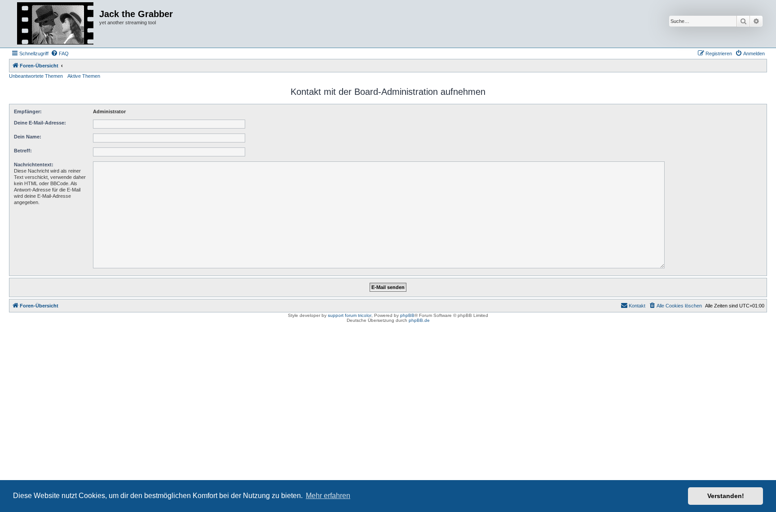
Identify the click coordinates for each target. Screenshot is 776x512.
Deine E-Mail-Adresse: (40, 122)
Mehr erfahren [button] (328, 495)
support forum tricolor (349, 315)
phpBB (407, 315)
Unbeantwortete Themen (36, 76)
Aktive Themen (83, 76)
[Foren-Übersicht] (55, 23)
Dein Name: (27, 136)
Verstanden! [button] (725, 495)
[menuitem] (60, 53)
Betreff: (23, 150)
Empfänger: (28, 111)
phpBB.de (419, 320)
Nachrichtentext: (33, 164)
